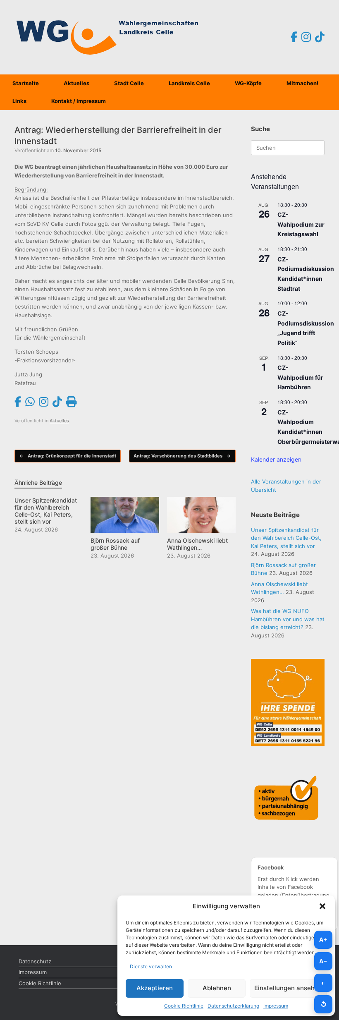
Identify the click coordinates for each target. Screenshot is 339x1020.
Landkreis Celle (189, 83)
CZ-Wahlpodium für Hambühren (300, 377)
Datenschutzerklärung (233, 1006)
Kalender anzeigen (276, 459)
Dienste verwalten (151, 966)
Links (19, 101)
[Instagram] (306, 37)
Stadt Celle (129, 83)
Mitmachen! (302, 83)
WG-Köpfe (248, 83)
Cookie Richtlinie (183, 1006)
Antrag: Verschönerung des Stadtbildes (182, 456)
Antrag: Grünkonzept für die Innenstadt (67, 456)
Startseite (25, 83)
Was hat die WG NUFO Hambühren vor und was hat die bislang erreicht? (288, 619)
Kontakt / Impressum (78, 101)
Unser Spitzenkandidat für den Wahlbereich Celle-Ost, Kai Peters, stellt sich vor (286, 538)
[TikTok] (320, 37)
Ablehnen (217, 988)
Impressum (275, 1006)
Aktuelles (76, 83)
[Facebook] (294, 37)
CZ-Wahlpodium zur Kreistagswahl (301, 224)
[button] (322, 906)
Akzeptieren (154, 988)
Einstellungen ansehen (288, 988)
